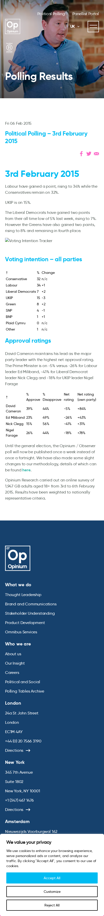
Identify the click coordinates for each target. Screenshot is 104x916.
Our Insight (15, 663)
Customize (52, 891)
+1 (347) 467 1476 (19, 800)
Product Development (25, 622)
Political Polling (51, 13)
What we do (18, 584)
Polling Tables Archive (24, 691)
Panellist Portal (85, 13)
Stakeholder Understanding (30, 613)
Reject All (52, 905)
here (26, 470)
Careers (12, 672)
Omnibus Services (21, 632)
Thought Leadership (23, 594)
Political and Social (22, 681)
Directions (14, 750)
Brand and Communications (31, 604)
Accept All (52, 878)
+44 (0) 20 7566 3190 (23, 741)
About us (13, 653)
